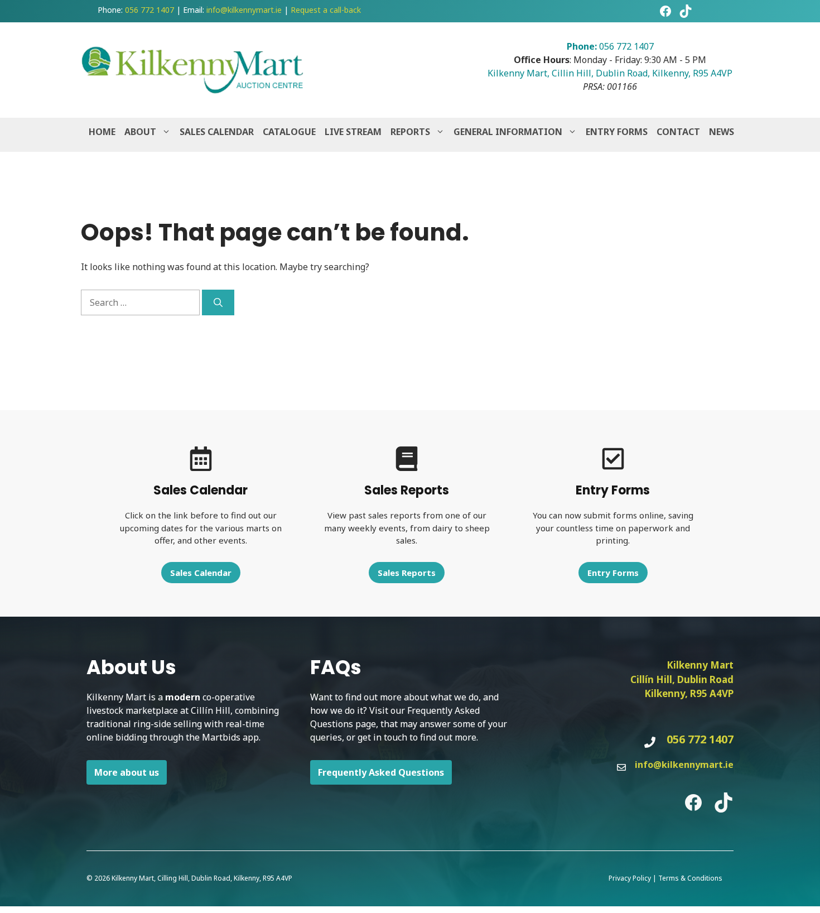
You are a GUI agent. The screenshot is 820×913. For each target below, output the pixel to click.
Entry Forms (617, 132)
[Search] (218, 302)
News (721, 132)
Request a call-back (326, 9)
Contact (678, 132)
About (140, 132)
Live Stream (353, 132)
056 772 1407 (149, 9)
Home (102, 132)
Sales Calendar (217, 132)
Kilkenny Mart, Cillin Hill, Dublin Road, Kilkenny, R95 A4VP (610, 73)
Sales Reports (407, 572)
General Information (508, 132)
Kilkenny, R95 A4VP (689, 693)
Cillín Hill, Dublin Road (682, 679)
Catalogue (289, 132)
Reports (410, 132)
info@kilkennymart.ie (244, 9)
